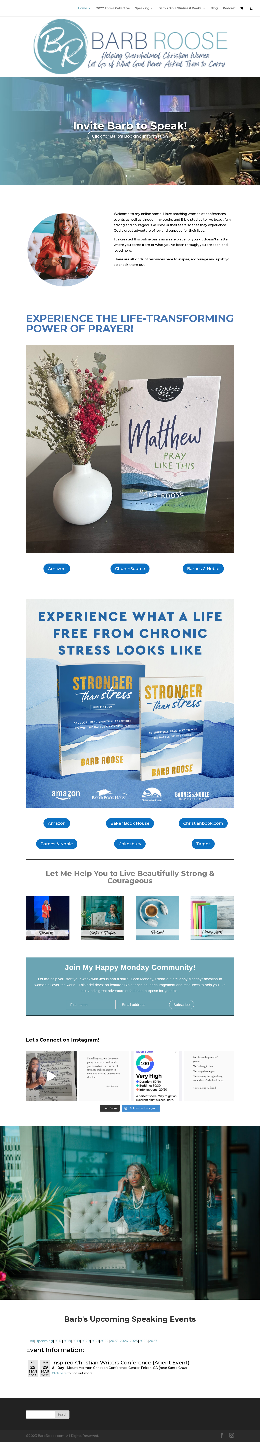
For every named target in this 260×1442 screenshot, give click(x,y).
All (32, 1341)
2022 (104, 1341)
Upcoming (44, 1341)
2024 (124, 1341)
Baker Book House (130, 823)
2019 (76, 1341)
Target (203, 843)
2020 (85, 1341)
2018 (67, 1341)
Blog (214, 8)
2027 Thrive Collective (113, 8)
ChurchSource (130, 568)
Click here (59, 1373)
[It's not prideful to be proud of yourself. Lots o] (209, 1076)
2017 (58, 1341)
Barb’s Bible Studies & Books (180, 8)
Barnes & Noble (203, 568)
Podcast (229, 8)
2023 (114, 1341)
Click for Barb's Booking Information (130, 136)
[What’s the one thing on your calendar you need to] (51, 1076)
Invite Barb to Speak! (130, 126)
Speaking (142, 8)
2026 (143, 1341)
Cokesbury (130, 843)
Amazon (57, 568)
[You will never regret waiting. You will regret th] (104, 1076)
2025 (134, 1341)
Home (82, 8)
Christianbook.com (203, 823)
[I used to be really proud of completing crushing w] (156, 1076)
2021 (95, 1341)
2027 (153, 1341)
